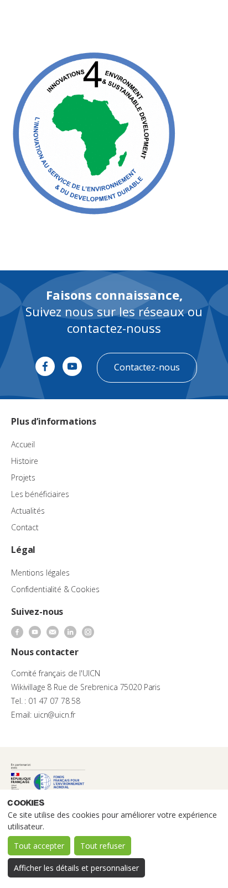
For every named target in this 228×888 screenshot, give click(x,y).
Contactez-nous (147, 367)
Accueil (23, 444)
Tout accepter (39, 845)
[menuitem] (175, 20)
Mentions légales (40, 572)
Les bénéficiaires (40, 494)
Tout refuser (102, 845)
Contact (25, 527)
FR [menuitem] (170, 19)
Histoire (24, 461)
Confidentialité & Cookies (55, 589)
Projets (23, 477)
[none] (175, 20)
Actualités (28, 510)
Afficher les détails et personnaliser (76, 868)
